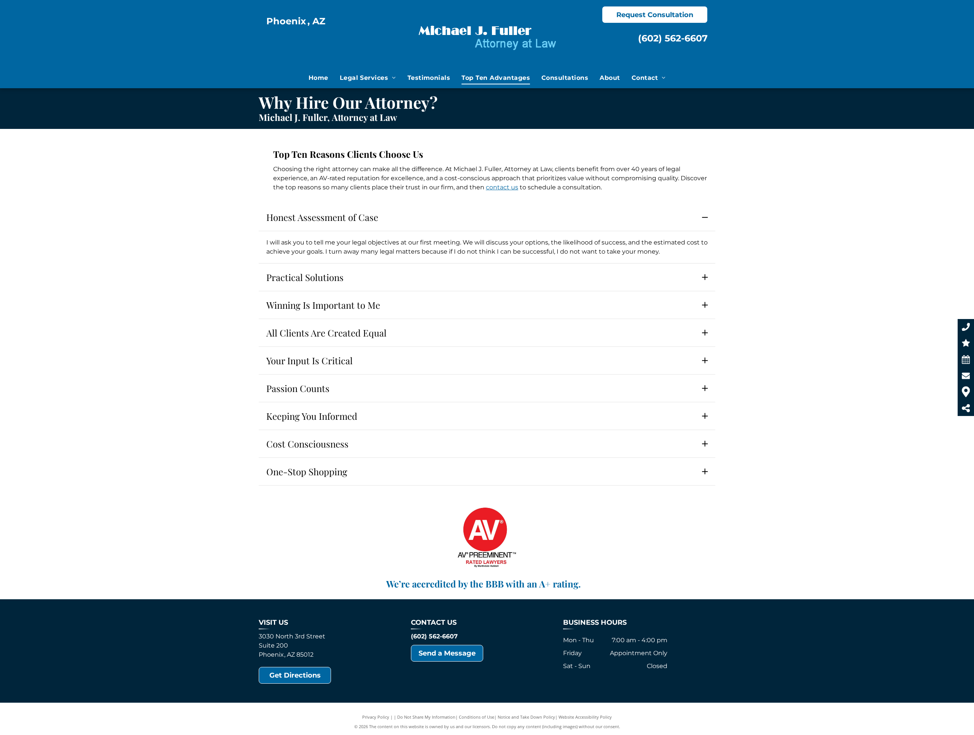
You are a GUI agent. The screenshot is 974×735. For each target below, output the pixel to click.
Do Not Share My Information (426, 717)
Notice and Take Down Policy (526, 717)
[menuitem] (318, 77)
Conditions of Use (476, 717)
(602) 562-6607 (673, 38)
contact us (502, 187)
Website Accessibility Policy (585, 717)
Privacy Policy (375, 717)
